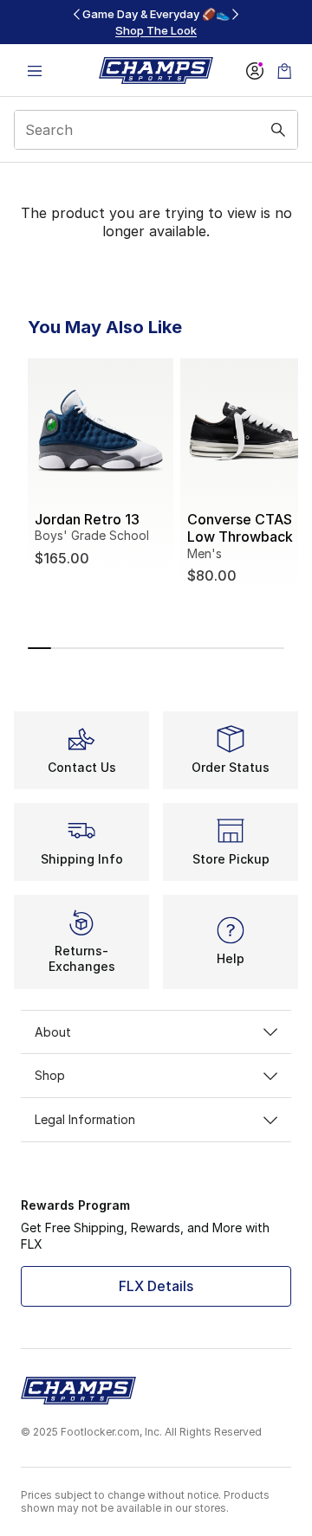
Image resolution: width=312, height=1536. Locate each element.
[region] (156, 22)
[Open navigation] (35, 70)
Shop (50, 1075)
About (53, 1032)
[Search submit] (278, 130)
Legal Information (85, 1119)
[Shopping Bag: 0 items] (284, 70)
